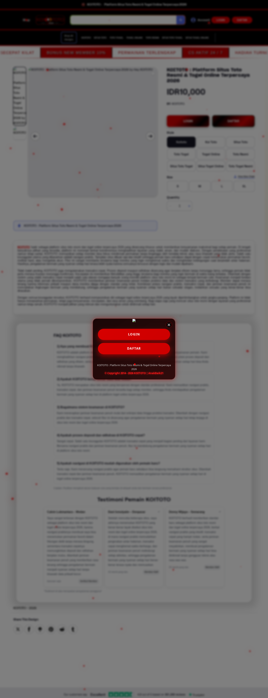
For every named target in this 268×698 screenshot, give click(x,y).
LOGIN (134, 334)
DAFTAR (134, 348)
